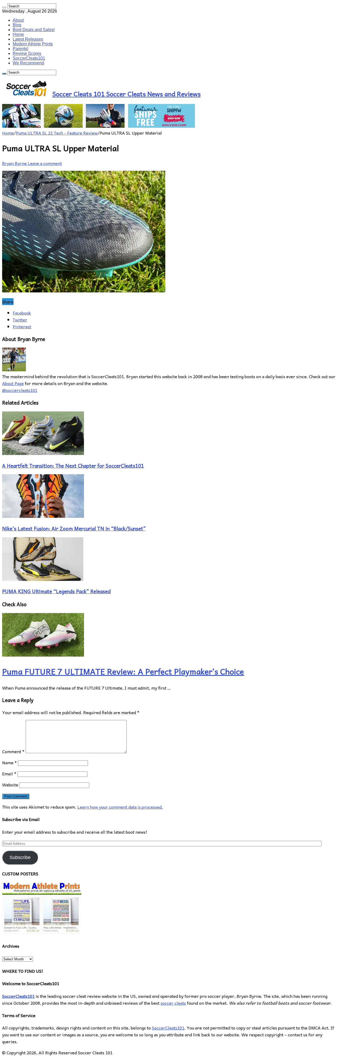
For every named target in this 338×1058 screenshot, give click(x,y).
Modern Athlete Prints (33, 44)
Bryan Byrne (15, 163)
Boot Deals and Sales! (34, 29)
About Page (13, 383)
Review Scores (27, 53)
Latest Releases (28, 39)
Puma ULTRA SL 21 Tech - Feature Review (56, 132)
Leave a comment (45, 163)
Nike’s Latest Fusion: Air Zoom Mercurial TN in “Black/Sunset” (74, 528)
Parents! (20, 48)
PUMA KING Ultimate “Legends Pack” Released (56, 591)
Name (9, 762)
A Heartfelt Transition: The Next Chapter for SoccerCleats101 (73, 465)
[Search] (4, 7)
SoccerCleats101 (29, 58)
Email (9, 773)
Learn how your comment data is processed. (120, 806)
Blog (17, 25)
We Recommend (28, 63)
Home (18, 34)
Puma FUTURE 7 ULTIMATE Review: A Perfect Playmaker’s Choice (123, 671)
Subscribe (20, 857)
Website (10, 784)
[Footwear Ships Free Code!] (98, 125)
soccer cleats (173, 1002)
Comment (13, 751)
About (18, 20)
